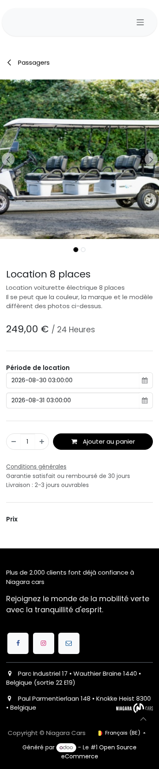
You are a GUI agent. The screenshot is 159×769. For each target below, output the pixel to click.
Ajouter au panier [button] (108, 441)
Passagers (33, 62)
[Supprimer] (14, 442)
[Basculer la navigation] (140, 22)
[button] (8, 159)
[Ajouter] (42, 442)
